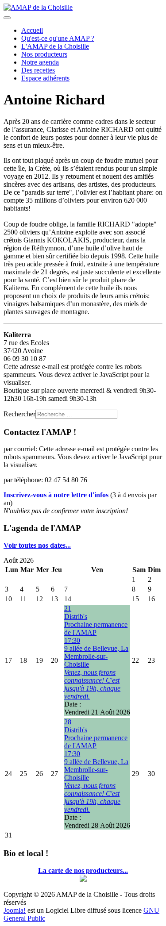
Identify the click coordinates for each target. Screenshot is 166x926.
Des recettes (38, 70)
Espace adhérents (45, 78)
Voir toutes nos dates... (37, 545)
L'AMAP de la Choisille (55, 46)
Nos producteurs (44, 54)
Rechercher (19, 414)
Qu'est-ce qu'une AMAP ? (57, 38)
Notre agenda (40, 62)
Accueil (32, 30)
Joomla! (15, 910)
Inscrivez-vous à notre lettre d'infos (56, 495)
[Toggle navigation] (7, 17)
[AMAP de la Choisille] (38, 7)
